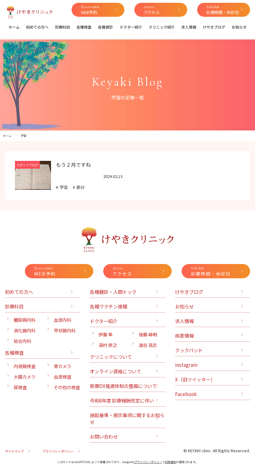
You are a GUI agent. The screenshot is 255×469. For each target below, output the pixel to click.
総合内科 (22, 341)
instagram (186, 364)
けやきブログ (214, 27)
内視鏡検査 (24, 366)
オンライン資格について (115, 371)
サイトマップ (14, 451)
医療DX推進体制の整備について (123, 385)
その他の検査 (67, 387)
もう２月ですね (73, 164)
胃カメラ (62, 366)
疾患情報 (184, 335)
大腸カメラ (24, 376)
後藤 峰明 (148, 334)
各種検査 (83, 27)
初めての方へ (37, 27)
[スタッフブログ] (33, 186)
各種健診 (105, 27)
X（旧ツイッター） (195, 379)
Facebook (186, 393)
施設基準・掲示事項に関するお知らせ (127, 418)
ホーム (14, 27)
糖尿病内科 (24, 319)
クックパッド (189, 350)
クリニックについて (111, 356)
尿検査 (20, 387)
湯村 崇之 (108, 345)
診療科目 (62, 27)
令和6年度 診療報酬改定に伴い (122, 400)
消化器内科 (24, 330)
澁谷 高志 (148, 345)
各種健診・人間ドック (113, 291)
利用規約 (170, 462)
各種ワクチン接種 (108, 306)
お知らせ (239, 27)
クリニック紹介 (162, 27)
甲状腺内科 (65, 330)
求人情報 (188, 27)
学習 (64, 187)
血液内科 (62, 319)
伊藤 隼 (106, 334)
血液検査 (62, 376)
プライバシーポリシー (57, 451)
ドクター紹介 (131, 27)
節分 (80, 187)
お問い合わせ (104, 436)
